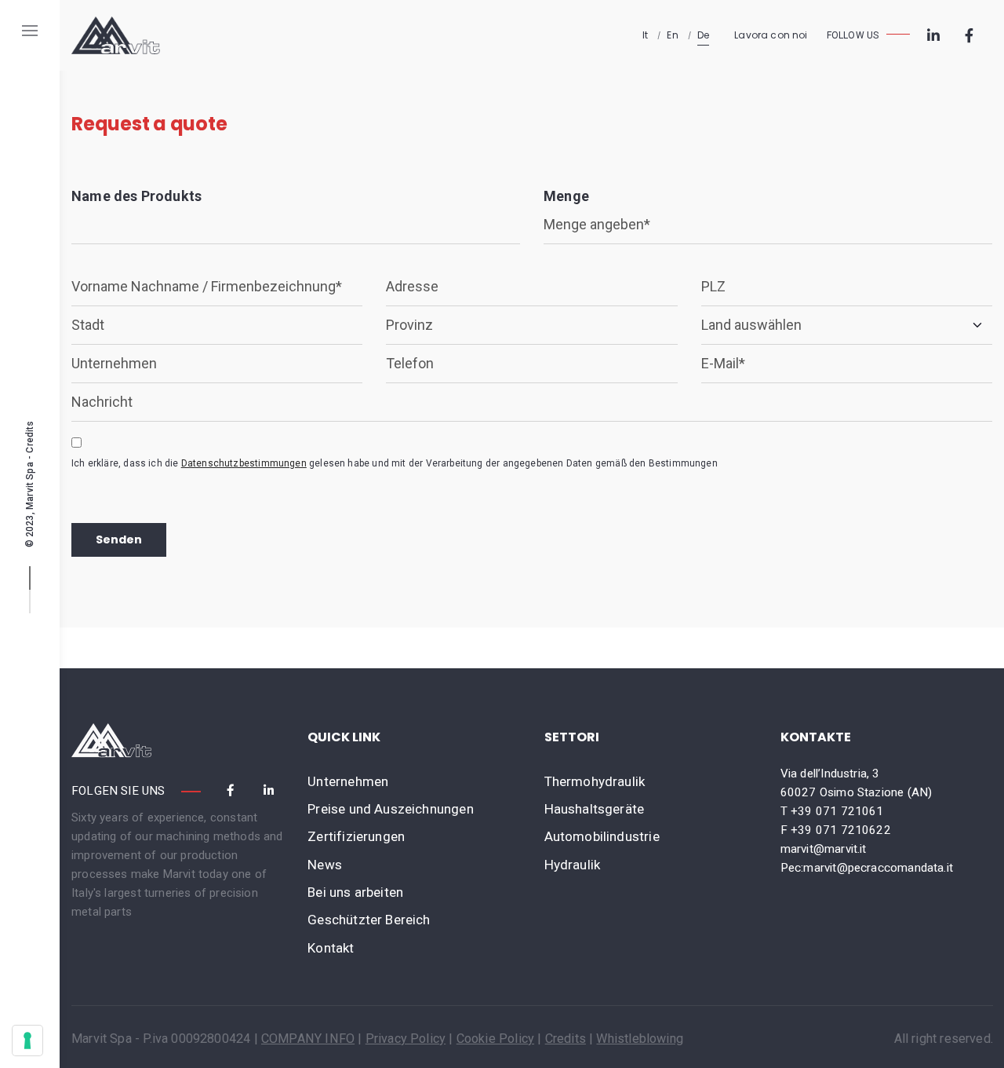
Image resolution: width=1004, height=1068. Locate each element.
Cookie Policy (495, 1038)
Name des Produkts (136, 196)
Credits (29, 436)
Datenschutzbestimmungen (244, 463)
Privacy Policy (406, 1038)
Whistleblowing (639, 1038)
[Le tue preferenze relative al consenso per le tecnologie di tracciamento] (27, 1040)
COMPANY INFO (308, 1038)
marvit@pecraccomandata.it (878, 868)
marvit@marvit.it (823, 849)
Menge (566, 196)
